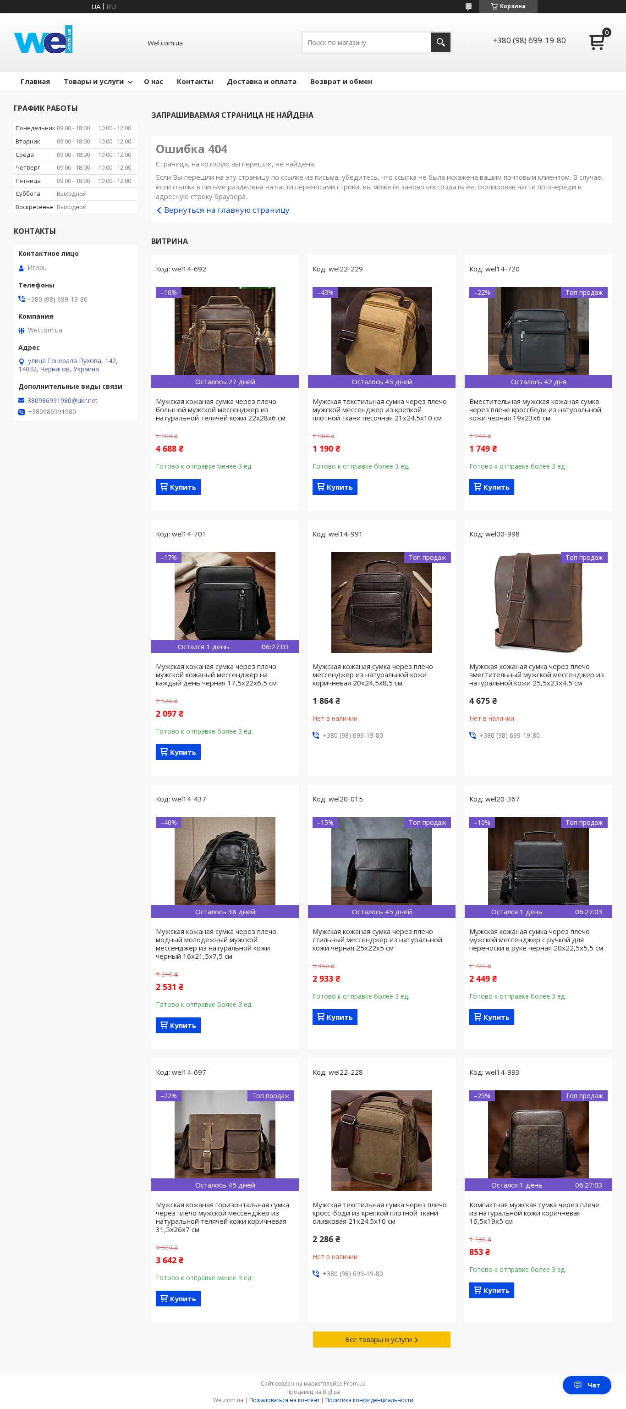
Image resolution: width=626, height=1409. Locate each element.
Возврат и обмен (341, 81)
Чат (594, 1385)
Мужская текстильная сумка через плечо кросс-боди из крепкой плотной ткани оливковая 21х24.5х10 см (380, 1212)
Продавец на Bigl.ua (313, 1392)
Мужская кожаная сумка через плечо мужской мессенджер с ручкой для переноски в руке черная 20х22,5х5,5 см (536, 939)
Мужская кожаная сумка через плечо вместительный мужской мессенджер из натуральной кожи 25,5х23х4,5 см (536, 674)
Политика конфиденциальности (369, 1400)
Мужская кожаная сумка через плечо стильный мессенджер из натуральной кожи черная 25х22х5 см (377, 939)
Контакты (195, 81)
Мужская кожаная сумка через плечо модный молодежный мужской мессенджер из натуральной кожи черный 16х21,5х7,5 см (216, 943)
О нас (153, 81)
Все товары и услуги (378, 1339)
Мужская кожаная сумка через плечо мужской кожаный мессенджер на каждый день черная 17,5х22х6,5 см (216, 674)
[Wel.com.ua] (44, 42)
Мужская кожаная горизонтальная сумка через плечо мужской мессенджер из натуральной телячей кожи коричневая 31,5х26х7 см (222, 1216)
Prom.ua (355, 1383)
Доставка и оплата (262, 81)
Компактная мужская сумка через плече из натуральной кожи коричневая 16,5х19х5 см (534, 1212)
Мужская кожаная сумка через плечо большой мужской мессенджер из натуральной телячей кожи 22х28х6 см (221, 409)
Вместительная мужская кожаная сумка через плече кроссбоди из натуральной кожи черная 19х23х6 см (535, 409)
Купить (183, 487)
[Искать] (440, 42)
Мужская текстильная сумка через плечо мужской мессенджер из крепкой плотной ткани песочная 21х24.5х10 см (380, 409)
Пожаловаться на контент (284, 1400)
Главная (35, 81)
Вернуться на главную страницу (227, 209)
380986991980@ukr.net (62, 401)
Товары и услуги (94, 81)
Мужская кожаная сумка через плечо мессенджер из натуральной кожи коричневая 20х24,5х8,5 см (373, 674)
